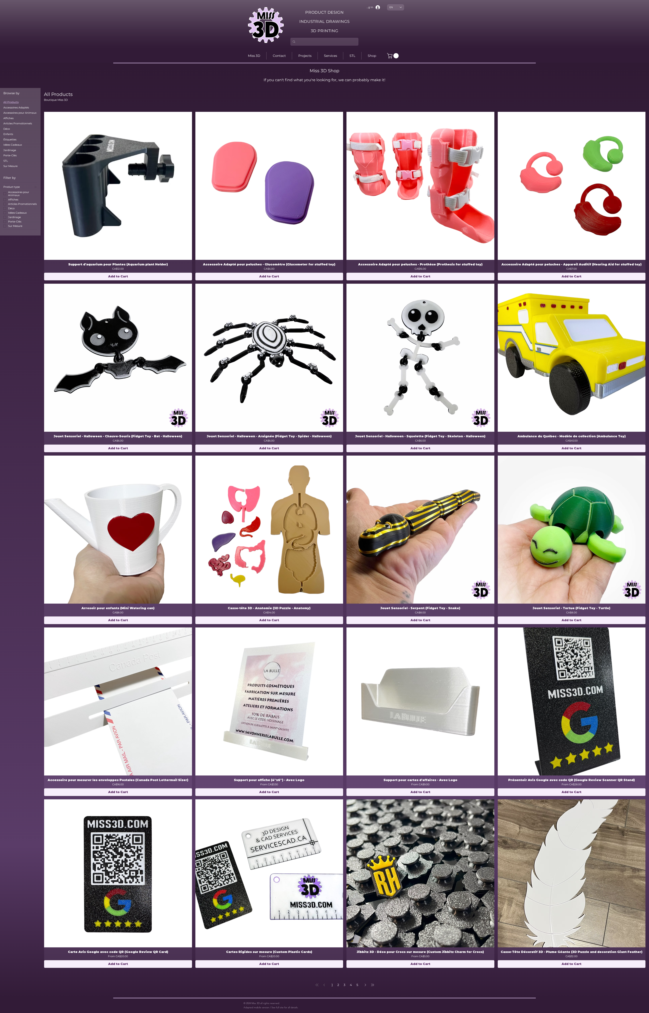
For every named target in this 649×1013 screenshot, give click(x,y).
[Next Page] (365, 985)
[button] (393, 55)
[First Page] (317, 985)
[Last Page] (372, 985)
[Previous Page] (324, 985)
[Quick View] (118, 186)
